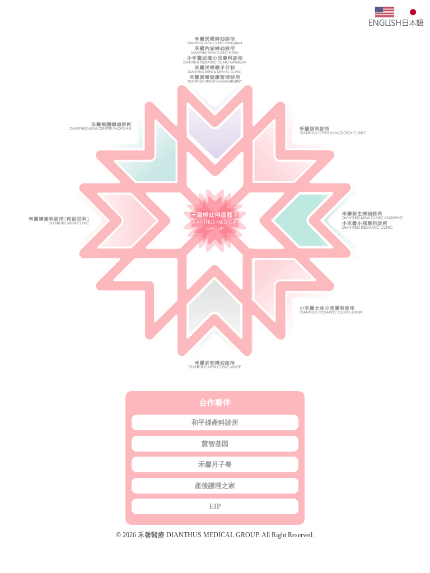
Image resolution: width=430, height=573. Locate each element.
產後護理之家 (215, 486)
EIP (215, 506)
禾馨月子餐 (215, 464)
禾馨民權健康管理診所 (215, 80)
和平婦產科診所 (215, 422)
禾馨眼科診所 (341, 108)
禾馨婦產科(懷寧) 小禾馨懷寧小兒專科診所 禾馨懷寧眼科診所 (88, 221)
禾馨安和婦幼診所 (215, 322)
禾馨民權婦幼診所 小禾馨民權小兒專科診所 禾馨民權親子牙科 (215, 108)
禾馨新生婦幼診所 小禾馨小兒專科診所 (341, 221)
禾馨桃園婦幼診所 (88, 108)
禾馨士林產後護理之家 (341, 322)
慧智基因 (215, 444)
